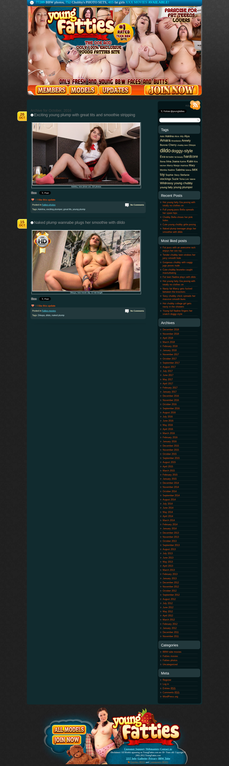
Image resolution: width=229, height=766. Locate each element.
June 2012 (168, 607)
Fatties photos (48, 205)
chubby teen (182, 145)
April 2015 (168, 466)
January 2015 (170, 478)
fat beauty (178, 157)
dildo (48, 315)
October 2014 (170, 491)
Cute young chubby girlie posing (179, 224)
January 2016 (170, 441)
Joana (175, 161)
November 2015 (171, 450)
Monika (163, 170)
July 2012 (168, 603)
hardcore (191, 156)
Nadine (171, 170)
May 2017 (168, 379)
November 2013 (171, 537)
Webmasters (152, 749)
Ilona (162, 161)
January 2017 (170, 391)
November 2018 (171, 333)
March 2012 (169, 619)
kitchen (163, 165)
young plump (79, 209)
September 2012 (171, 594)
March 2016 (169, 433)
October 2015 (170, 454)
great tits (67, 209)
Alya (186, 136)
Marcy (170, 165)
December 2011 (171, 632)
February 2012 (170, 624)
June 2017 (168, 375)
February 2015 (170, 474)
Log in (166, 684)
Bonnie (164, 145)
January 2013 (170, 578)
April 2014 (168, 516)
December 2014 (171, 483)
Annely (186, 140)
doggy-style (182, 151)
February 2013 (170, 574)
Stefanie (184, 174)
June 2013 (168, 557)
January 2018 (170, 350)
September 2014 (171, 495)
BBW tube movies (172, 652)
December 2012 (171, 582)
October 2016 (170, 404)
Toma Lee (184, 179)
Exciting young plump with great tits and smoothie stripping (84, 115)
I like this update (46, 199)
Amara (165, 140)
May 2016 (168, 425)
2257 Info (131, 758)
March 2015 (169, 470)
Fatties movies (49, 311)
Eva (162, 156)
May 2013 (168, 561)
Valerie (192, 179)
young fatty (166, 187)
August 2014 (169, 499)
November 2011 (171, 636)
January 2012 (170, 628)
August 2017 (169, 367)
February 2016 (170, 437)
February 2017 (170, 387)
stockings (165, 178)
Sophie (169, 174)
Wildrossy (166, 183)
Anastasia (176, 141)
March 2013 (169, 570)
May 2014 (168, 512)
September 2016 (171, 408)
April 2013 (168, 566)
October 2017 (170, 358)
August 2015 (169, 462)
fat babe (170, 157)
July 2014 (168, 503)
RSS (193, 105)
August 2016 (169, 412)
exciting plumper (54, 209)
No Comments (137, 205)
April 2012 (168, 615)
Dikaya (41, 315)
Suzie (175, 178)
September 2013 (171, 545)
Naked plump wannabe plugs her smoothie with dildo (79, 222)
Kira (196, 161)
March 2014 (169, 520)
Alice (176, 136)
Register (167, 680)
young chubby (183, 183)
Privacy (153, 758)
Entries (169, 688)
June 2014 (168, 507)
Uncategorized (170, 664)
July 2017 (168, 371)
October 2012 (170, 590)
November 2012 (171, 586)
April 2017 (168, 383)
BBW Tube (164, 758)
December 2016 (171, 396)
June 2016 (168, 420)
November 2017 (171, 354)
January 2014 (170, 528)
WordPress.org (170, 696)
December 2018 (171, 329)
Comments (171, 692)
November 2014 (171, 487)
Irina (168, 161)
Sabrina (180, 169)
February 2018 (170, 346)
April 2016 (168, 429)
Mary (192, 165)
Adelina (41, 209)
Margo (177, 165)
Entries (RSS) (137, 762)
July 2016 (168, 416)
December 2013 (171, 532)
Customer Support (134, 749)
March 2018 (169, 342)
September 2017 (171, 362)
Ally (182, 136)
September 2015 (171, 458)
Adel (162, 136)
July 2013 (168, 553)
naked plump (58, 315)
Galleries (142, 758)
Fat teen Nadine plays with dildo (179, 277)
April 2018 (168, 338)
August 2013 (169, 549)
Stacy (176, 175)
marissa (184, 165)
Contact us (166, 749)
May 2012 (168, 611)
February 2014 (170, 524)
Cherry (173, 144)
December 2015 (171, 445)
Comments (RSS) (158, 762)
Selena (188, 170)
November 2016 (171, 400)
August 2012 (169, 599)
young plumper (183, 187)
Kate (190, 161)
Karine (183, 161)
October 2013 (170, 541)
